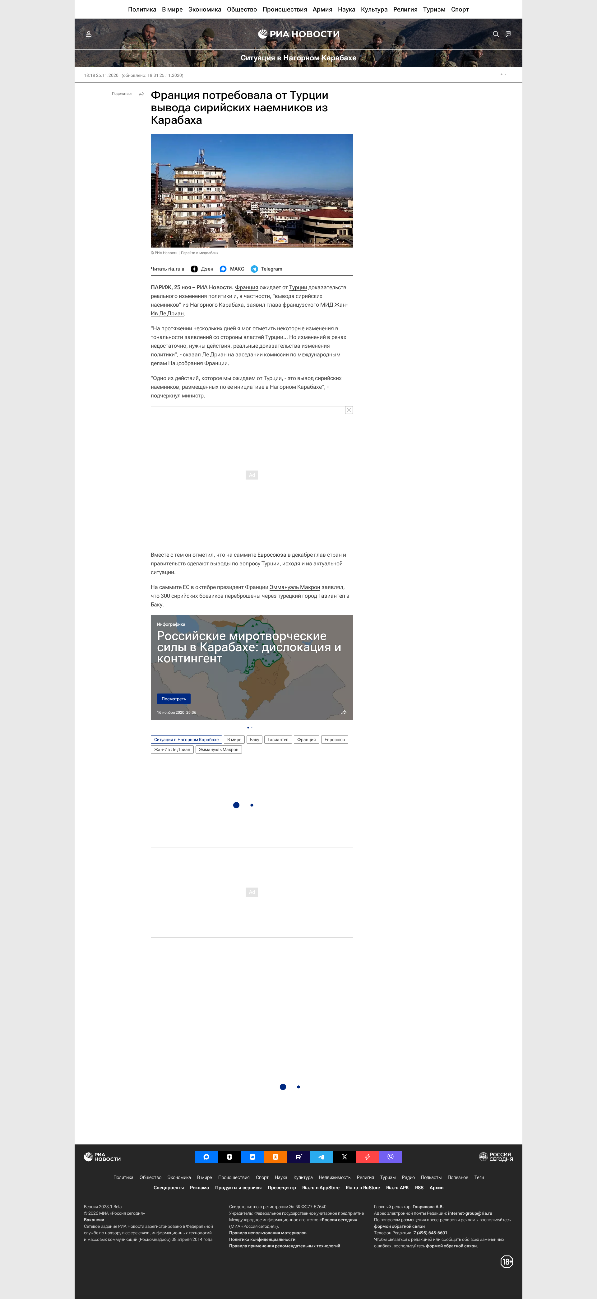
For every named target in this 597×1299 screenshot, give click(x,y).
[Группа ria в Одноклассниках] (275, 1157)
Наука (281, 1177)
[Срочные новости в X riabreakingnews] (367, 1157)
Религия (365, 1177)
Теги (479, 1177)
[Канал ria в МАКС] (206, 1157)
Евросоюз (335, 739)
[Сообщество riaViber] (390, 1157)
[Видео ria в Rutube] (298, 1157)
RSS (419, 1187)
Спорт (262, 1177)
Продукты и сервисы (238, 1187)
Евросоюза (271, 554)
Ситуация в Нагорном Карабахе (186, 739)
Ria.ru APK (397, 1187)
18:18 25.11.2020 (101, 75)
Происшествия (234, 1177)
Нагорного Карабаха (217, 304)
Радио (408, 1177)
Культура (303, 1177)
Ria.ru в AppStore (321, 1187)
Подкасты (431, 1177)
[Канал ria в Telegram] (321, 1157)
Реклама (199, 1187)
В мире (234, 739)
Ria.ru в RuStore (363, 1187)
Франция (246, 287)
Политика (123, 1177)
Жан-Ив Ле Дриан (172, 749)
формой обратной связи (399, 1226)
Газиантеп (331, 595)
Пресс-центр (282, 1187)
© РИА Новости (164, 253)
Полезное (458, 1177)
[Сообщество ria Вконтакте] (252, 1157)
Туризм (388, 1177)
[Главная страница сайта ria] (298, 34)
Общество (150, 1177)
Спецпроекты (169, 1187)
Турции (298, 287)
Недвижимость (335, 1177)
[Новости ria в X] (344, 1157)
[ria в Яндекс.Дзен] (229, 1157)
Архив (436, 1187)
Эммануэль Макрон (295, 587)
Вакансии (94, 1219)
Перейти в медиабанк (199, 253)
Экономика (179, 1177)
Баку (156, 604)
